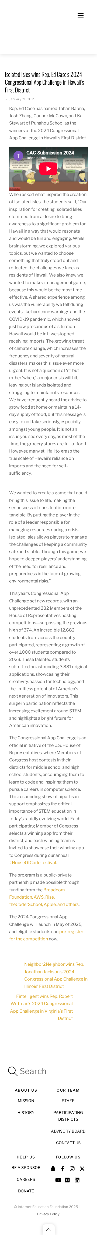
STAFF (68, 1100)
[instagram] (72, 1167)
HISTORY (26, 1112)
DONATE (26, 1191)
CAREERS (26, 1179)
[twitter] (82, 1167)
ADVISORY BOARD (68, 1131)
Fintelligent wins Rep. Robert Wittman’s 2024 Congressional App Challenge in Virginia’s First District (41, 1007)
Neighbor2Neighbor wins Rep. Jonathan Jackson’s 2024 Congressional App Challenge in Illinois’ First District (56, 975)
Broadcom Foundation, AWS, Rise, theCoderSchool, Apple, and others (44, 897)
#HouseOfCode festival (32, 862)
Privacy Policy (48, 1214)
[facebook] (63, 1167)
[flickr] (67, 1179)
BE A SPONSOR (26, 1167)
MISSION (26, 1100)
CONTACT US (68, 1142)
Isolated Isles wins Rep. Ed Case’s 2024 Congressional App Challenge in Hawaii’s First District (44, 82)
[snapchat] (53, 1167)
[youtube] (58, 1179)
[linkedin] (77, 1179)
